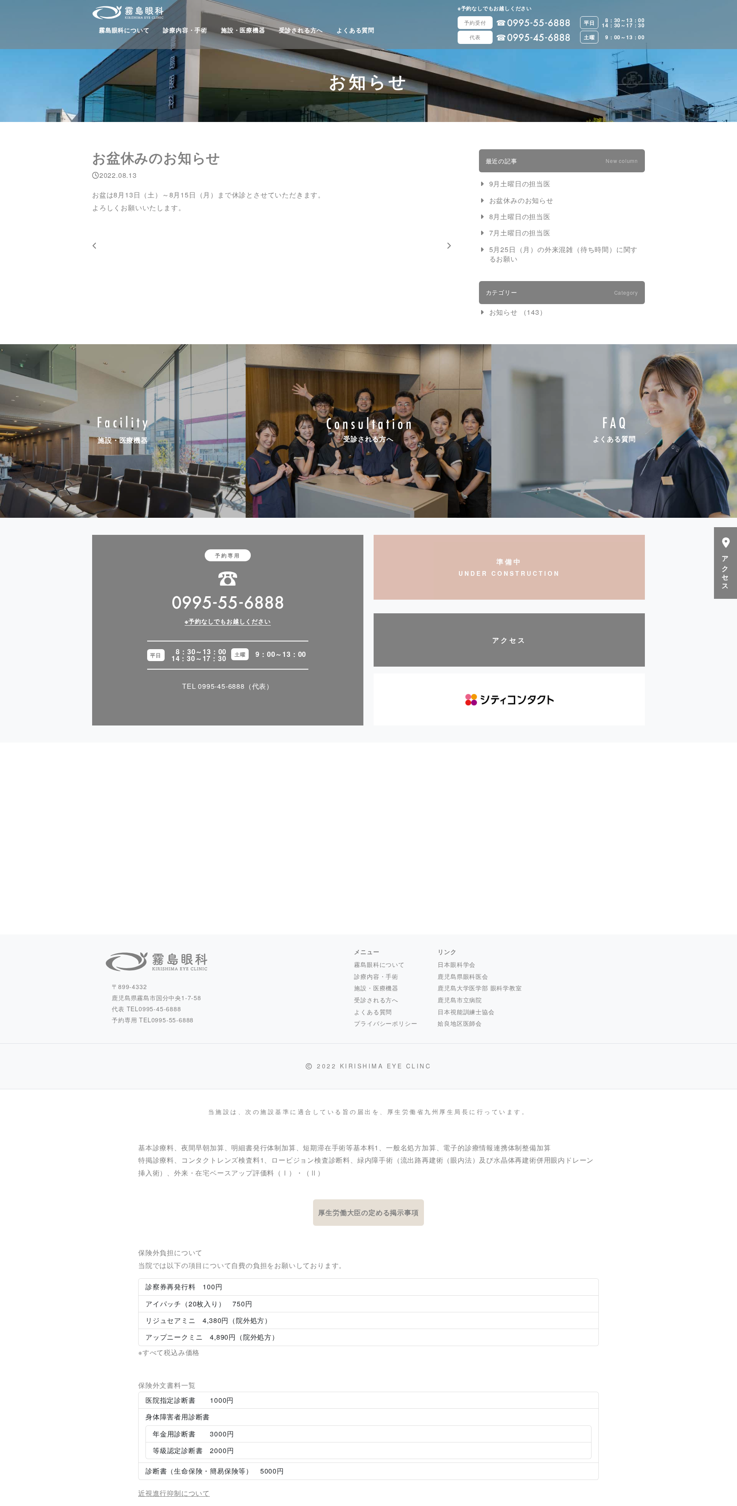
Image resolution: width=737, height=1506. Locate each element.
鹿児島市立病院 (460, 999)
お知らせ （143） (518, 312)
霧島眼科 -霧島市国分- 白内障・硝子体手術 (128, 12)
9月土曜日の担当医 (520, 184)
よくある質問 (355, 30)
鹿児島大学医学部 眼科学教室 (480, 988)
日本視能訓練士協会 (466, 1011)
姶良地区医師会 (460, 1023)
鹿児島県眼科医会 (463, 976)
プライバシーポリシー (385, 1023)
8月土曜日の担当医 (520, 216)
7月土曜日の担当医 (520, 233)
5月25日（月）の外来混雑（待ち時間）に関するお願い (563, 254)
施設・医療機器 (243, 30)
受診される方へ (301, 30)
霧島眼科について (124, 30)
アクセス (509, 640)
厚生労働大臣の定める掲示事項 (368, 1212)
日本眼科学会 (457, 964)
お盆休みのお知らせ (521, 200)
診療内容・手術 (185, 30)
